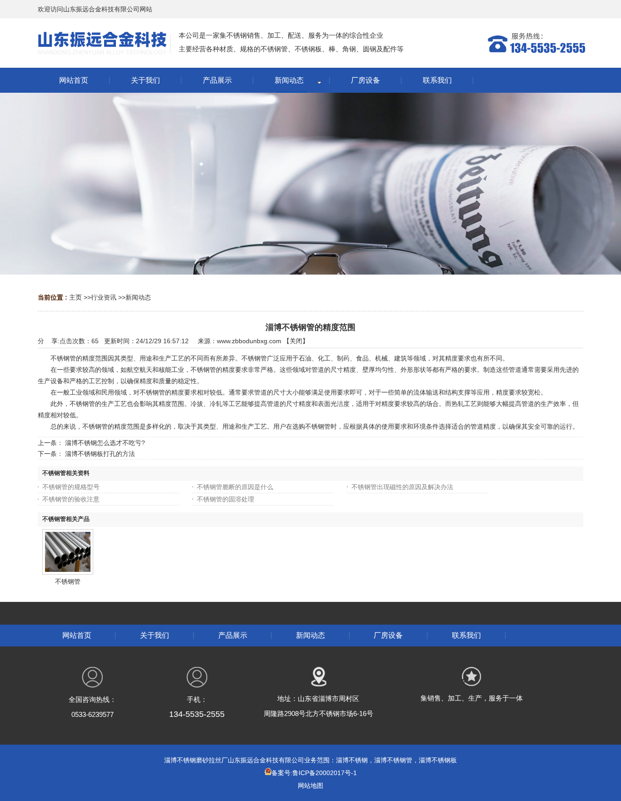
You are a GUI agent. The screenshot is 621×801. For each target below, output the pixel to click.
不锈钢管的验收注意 (71, 499)
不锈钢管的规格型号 (71, 487)
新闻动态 (138, 297)
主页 (75, 297)
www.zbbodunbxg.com (249, 341)
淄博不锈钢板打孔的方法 (100, 453)
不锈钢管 (67, 581)
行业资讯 (103, 297)
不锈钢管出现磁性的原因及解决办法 (402, 487)
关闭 (296, 341)
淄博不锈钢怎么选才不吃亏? (105, 442)
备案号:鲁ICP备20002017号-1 (314, 772)
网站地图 (310, 785)
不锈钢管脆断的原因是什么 (235, 487)
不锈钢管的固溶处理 (225, 499)
